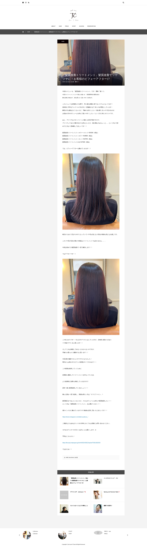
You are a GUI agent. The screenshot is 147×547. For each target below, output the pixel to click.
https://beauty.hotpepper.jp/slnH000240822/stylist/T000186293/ (81, 442)
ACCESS (81, 26)
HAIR (63, 41)
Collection (35, 531)
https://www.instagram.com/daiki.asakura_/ (75, 417)
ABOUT (53, 26)
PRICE (67, 26)
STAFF (74, 26)
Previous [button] (19, 535)
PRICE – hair (107, 531)
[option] (37, 535)
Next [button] (127, 535)
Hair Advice (68, 81)
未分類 (72, 81)
